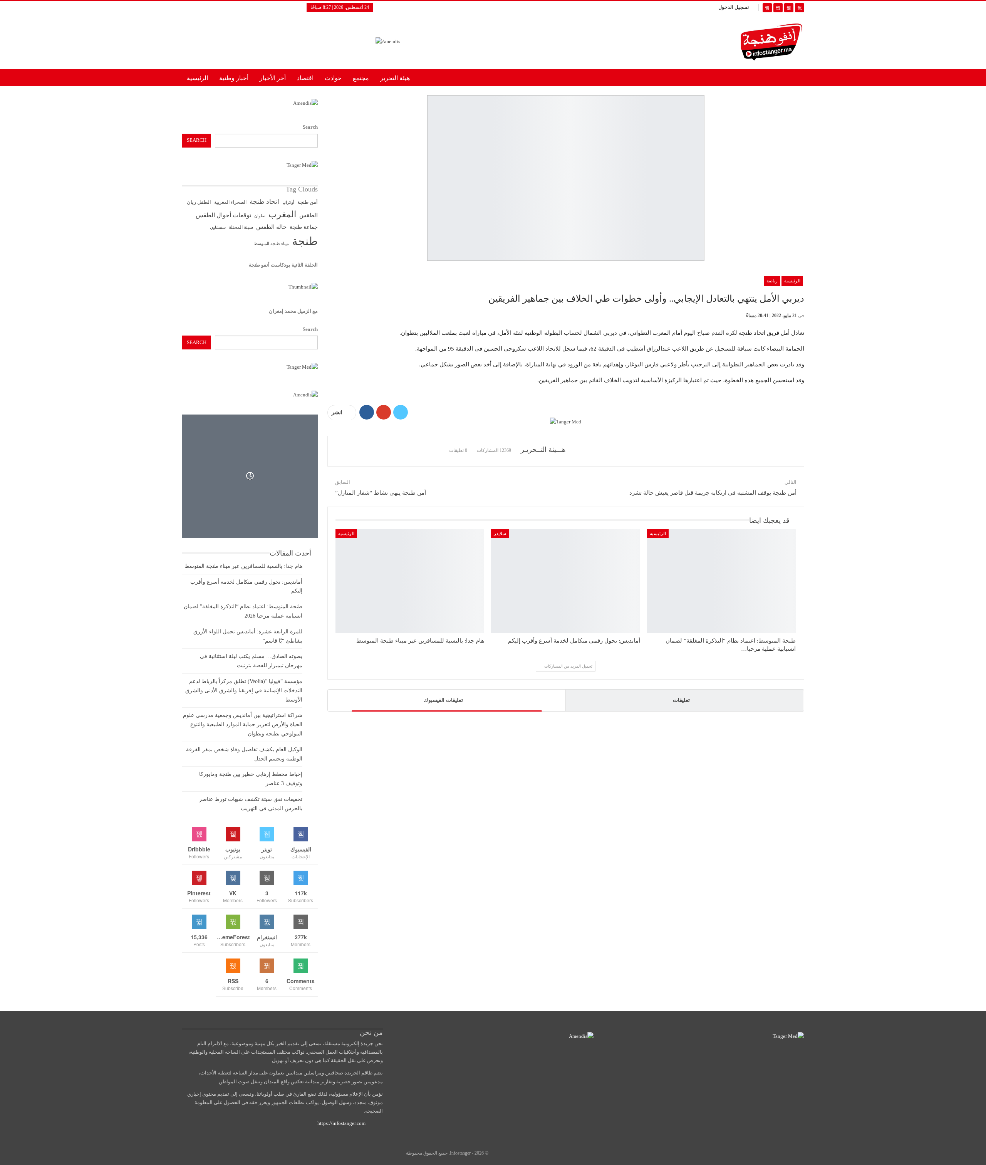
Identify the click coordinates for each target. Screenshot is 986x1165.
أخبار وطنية (233, 78)
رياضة (772, 281)
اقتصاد (305, 78)
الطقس (308, 215)
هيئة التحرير (395, 78)
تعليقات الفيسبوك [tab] (443, 700)
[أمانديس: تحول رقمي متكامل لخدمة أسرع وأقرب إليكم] (565, 581)
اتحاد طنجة (264, 201)
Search (310, 127)
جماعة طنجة (304, 227)
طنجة (305, 241)
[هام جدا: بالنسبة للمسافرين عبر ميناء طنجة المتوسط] (410, 581)
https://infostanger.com (341, 1123)
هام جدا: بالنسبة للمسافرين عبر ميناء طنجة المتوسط (243, 566)
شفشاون (218, 227)
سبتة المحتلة (241, 227)
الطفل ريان (199, 202)
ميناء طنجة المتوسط (271, 243)
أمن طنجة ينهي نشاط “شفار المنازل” (380, 493)
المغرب (282, 214)
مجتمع (361, 78)
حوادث (333, 78)
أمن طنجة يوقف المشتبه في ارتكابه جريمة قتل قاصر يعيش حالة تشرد (713, 493)
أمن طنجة (307, 202)
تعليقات (681, 700)
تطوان (259, 215)
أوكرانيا (288, 202)
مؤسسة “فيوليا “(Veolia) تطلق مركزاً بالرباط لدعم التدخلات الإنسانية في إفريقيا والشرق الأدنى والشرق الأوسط (243, 690)
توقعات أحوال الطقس (223, 215)
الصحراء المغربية (230, 202)
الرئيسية (197, 78)
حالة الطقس (271, 227)
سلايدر (500, 533)
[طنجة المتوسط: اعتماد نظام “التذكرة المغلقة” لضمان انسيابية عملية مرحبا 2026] (721, 581)
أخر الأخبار (273, 78)
